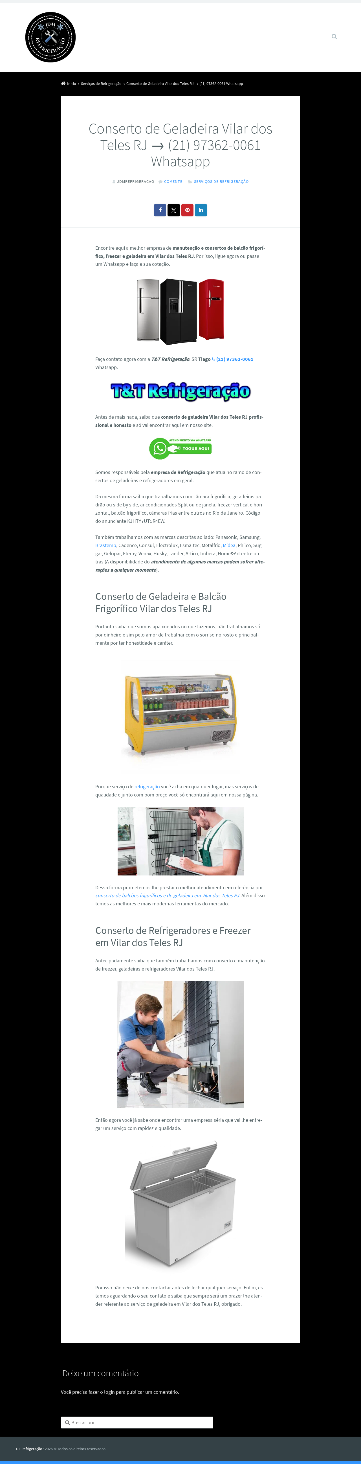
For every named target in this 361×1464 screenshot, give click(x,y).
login (109, 1392)
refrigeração (147, 786)
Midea (229, 545)
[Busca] (329, 31)
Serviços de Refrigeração (221, 181)
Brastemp (105, 545)
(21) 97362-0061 (235, 359)
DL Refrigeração (29, 1448)
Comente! (174, 181)
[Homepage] (50, 37)
